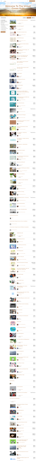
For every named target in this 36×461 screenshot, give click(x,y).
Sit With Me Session (20, 37)
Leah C (19, 300)
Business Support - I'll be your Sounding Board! (22, 346)
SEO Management (20, 250)
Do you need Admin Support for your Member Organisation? (22, 440)
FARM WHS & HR (20, 233)
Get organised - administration (22, 144)
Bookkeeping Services (21, 238)
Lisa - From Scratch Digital (22, 253)
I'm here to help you (20, 256)
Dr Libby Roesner (21, 46)
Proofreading (12, 380)
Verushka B (20, 294)
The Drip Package (20, 274)
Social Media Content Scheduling (22, 303)
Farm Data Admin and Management (23, 339)
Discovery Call (19, 108)
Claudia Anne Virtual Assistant (22, 259)
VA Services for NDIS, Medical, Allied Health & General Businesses (23, 92)
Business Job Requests (4, 21)
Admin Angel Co (21, 64)
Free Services (3, 22)
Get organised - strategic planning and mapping (23, 139)
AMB (19, 377)
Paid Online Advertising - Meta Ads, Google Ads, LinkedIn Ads (23, 269)
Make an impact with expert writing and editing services (23, 292)
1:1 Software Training (20, 191)
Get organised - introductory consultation (22, 133)
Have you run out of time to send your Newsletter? (22, 357)
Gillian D (20, 135)
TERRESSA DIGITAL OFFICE (22, 34)
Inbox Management (20, 333)
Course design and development (22, 315)
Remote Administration (21, 203)
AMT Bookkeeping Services (22, 188)
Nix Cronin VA (20, 306)
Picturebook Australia (21, 424)
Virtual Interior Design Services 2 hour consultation (18, 221)
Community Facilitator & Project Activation (22, 405)
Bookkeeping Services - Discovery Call (23, 198)
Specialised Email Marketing (14, 398)
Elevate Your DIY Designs (21, 114)
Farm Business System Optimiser (22, 179)
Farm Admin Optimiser (21, 173)
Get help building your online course (23, 298)
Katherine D (20, 365)
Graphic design (19, 416)
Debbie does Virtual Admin (22, 129)
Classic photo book (20, 428)
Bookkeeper (19, 321)
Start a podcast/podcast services (22, 451)
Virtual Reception (20, 85)
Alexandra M (20, 353)
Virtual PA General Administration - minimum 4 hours (23, 157)
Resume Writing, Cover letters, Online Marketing (22, 287)
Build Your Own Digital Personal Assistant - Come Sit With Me (22, 56)
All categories (3, 20)
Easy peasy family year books (22, 422)
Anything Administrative (14, 215)
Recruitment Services (20, 102)
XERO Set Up (19, 185)
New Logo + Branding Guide (22, 209)
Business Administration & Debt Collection (22, 127)
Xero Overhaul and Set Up (21, 244)
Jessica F (20, 288)
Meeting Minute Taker (20, 374)
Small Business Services (21, 79)
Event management (20, 351)
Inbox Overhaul (19, 309)
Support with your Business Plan (22, 368)
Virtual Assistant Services (21, 327)
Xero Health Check (20, 280)
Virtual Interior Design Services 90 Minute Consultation (19, 227)
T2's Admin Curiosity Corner (22, 32)
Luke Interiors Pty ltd (14, 223)
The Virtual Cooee (21, 28)
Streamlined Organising (22, 359)
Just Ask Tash (20, 76)
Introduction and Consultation (22, 392)
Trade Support (19, 73)
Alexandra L (20, 123)
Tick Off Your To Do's (20, 363)
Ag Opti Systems (21, 176)
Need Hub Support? (20, 26)
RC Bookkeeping (21, 241)
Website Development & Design (22, 262)
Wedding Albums (20, 433)
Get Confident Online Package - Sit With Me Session (23, 50)
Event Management (20, 410)
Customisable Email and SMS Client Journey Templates (23, 97)
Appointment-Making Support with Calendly (23, 458)
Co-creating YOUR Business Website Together (23, 168)
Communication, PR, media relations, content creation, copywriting (21, 446)
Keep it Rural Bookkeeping (22, 324)
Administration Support (21, 150)
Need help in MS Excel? (21, 162)
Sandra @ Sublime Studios (22, 111)
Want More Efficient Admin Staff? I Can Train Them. (23, 68)
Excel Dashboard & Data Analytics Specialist (23, 44)
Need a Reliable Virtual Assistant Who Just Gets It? (22, 62)
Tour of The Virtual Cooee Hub (22, 20)
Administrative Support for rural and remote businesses (23, 121)
